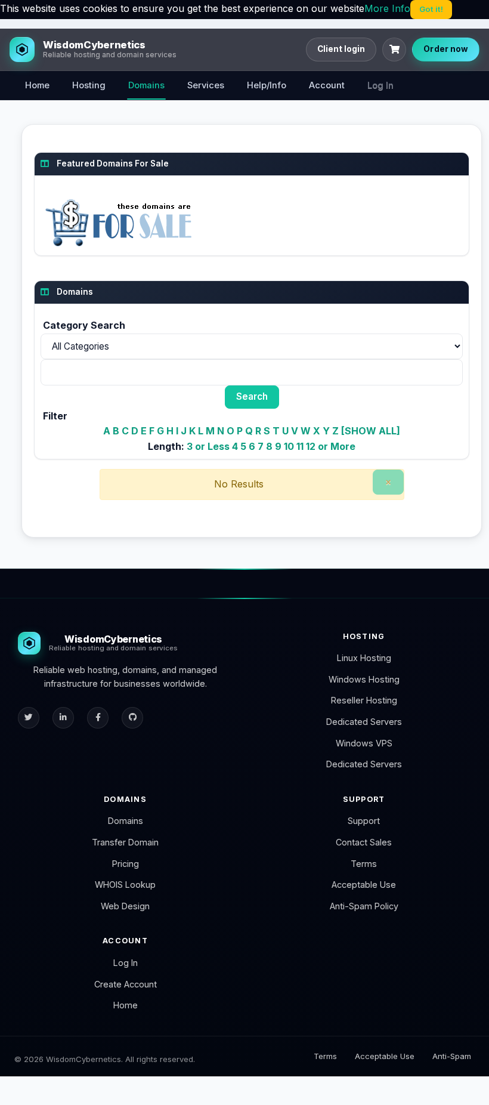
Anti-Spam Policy (364, 906)
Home (37, 85)
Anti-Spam (451, 1056)
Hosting (89, 85)
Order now (445, 49)
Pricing (125, 864)
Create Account (125, 984)
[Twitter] (28, 718)
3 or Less (208, 446)
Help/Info (266, 85)
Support (364, 821)
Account (327, 85)
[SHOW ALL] (370, 431)
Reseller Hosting (364, 700)
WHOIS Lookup (125, 884)
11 (300, 446)
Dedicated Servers (364, 722)
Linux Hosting (364, 658)
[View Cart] (394, 49)
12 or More (330, 446)
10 (289, 446)
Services (205, 85)
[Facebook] (98, 718)
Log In (380, 85)
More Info (387, 8)
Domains (146, 85)
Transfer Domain (125, 842)
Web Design (125, 906)
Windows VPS (364, 743)
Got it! (431, 9)
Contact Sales (364, 842)
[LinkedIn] (63, 718)
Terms (364, 864)
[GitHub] (132, 718)
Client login (341, 49)
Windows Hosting (364, 679)
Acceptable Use (364, 884)
